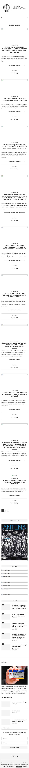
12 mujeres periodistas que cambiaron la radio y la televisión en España (19, 606)
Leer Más (25, 766)
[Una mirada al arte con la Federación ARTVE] (5, 722)
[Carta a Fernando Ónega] (5, 704)
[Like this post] (11, 73)
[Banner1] (14, 570)
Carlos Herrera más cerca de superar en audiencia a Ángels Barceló (14, 394)
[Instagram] (15, 756)
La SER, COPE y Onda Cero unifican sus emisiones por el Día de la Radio (14, 295)
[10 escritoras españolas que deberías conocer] (5, 617)
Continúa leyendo (14, 65)
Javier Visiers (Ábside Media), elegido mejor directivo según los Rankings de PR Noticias (14, 146)
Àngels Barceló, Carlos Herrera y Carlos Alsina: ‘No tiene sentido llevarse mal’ (14, 247)
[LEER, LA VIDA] (5, 713)
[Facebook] (11, 756)
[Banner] (14, 576)
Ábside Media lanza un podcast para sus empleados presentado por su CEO (14, 344)
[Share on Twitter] (14, 73)
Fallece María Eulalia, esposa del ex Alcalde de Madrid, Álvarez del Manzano (19, 626)
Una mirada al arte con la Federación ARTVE (19, 720)
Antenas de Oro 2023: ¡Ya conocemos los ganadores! (19, 646)
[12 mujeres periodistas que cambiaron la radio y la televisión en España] (5, 607)
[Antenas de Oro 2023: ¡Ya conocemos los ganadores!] (5, 647)
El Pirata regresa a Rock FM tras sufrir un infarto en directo (14, 482)
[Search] (27, 18)
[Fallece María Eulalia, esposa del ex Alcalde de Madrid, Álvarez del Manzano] (5, 626)
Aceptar (19, 766)
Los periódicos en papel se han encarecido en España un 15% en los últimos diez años (19, 636)
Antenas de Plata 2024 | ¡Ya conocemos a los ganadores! (14, 99)
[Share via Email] (17, 73)
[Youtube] (17, 756)
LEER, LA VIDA (16, 711)
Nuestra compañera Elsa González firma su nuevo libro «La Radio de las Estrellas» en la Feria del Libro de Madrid (14, 197)
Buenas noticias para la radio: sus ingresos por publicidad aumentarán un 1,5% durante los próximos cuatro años (14, 445)
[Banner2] (14, 573)
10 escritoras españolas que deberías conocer (19, 615)
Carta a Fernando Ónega (19, 702)
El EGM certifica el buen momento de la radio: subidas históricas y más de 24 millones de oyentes (14, 49)
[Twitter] (13, 756)
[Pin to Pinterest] (16, 73)
